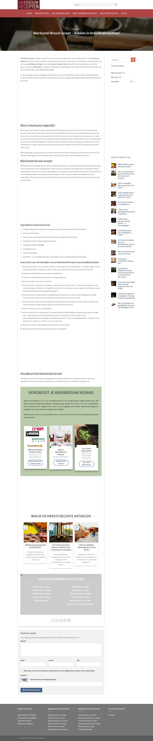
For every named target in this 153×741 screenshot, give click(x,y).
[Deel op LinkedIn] (69, 620)
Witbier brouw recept (56, 718)
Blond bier (38, 67)
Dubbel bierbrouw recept (57, 729)
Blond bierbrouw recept (57, 715)
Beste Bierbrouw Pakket (85, 13)
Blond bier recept (41, 586)
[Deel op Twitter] (57, 620)
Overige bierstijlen (85, 729)
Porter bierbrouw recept (87, 721)
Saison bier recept (41, 597)
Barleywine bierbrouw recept (89, 723)
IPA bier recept (41, 600)
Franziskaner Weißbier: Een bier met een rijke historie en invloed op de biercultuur (126, 272)
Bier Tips (76, 29)
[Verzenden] (116, 5)
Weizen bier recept (41, 593)
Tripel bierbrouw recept (87, 715)
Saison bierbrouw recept (57, 723)
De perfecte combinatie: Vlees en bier (126, 261)
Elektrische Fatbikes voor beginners (125, 203)
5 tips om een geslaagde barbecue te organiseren (126, 211)
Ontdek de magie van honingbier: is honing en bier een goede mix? (126, 295)
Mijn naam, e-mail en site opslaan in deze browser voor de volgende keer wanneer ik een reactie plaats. (59, 671)
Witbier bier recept (41, 590)
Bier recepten (42, 13)
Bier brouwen (116, 73)
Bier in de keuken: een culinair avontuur (126, 252)
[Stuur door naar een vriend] (61, 620)
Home (29, 13)
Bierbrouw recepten (25, 723)
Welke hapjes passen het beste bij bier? (35, 546)
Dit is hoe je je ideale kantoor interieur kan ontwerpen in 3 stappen (61, 547)
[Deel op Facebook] (53, 620)
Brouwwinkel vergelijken (27, 718)
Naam (23, 660)
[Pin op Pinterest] (65, 620)
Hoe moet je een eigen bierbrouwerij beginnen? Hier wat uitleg (126, 285)
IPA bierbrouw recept (56, 726)
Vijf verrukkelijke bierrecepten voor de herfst (87, 547)
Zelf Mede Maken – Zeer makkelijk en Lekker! (125, 232)
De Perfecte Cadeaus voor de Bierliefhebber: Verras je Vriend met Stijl (126, 243)
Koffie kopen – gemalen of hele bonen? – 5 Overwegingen (124, 222)
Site (78, 660)
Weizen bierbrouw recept (57, 721)
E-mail (51, 660)
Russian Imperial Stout (59, 64)
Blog (124, 13)
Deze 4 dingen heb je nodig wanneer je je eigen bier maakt (126, 195)
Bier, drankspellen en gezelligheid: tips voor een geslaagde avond (126, 305)
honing (41, 245)
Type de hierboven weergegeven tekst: (43, 679)
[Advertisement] (61, 102)
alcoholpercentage (35, 64)
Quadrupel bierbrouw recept (89, 718)
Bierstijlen (115, 81)
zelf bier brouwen (80, 403)
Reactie (23, 641)
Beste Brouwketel (109, 13)
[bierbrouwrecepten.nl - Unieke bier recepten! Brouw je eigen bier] (44, 4)
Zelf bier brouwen (61, 13)
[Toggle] (134, 81)
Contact (111, 715)
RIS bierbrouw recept (86, 726)
